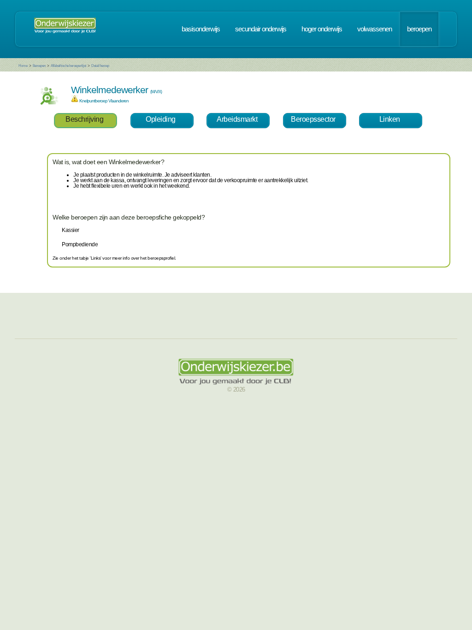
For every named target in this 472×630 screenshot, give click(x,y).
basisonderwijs (201, 29)
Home (22, 66)
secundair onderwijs (260, 29)
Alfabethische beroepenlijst (68, 66)
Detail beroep (100, 66)
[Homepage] (65, 29)
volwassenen (374, 29)
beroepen (419, 29)
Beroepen (39, 66)
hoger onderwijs (321, 29)
